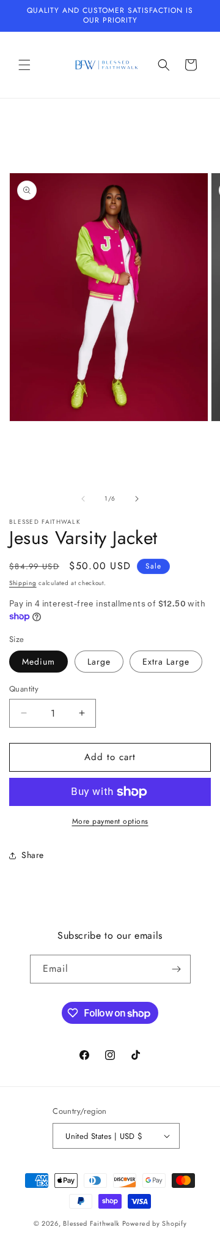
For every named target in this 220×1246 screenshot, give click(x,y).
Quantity (23, 689)
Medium (38, 661)
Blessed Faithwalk (91, 1223)
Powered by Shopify (154, 1223)
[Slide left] (83, 498)
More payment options (110, 821)
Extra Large (165, 661)
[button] (24, 64)
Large (99, 661)
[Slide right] (136, 498)
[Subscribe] (176, 969)
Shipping (23, 583)
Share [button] (32, 855)
